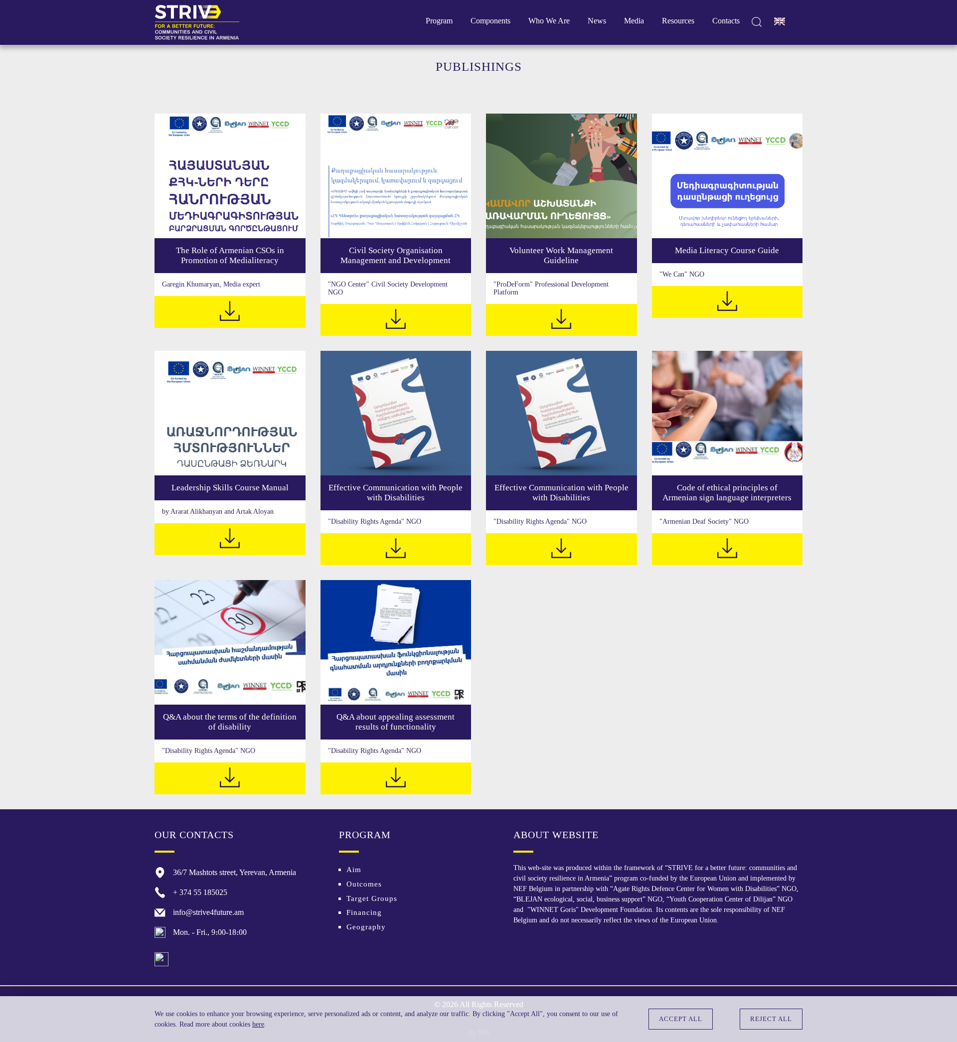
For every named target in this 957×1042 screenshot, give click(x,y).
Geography (366, 927)
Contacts (726, 20)
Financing (364, 912)
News (597, 20)
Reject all (771, 1019)
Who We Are (549, 20)
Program (439, 20)
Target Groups (371, 898)
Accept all (680, 1019)
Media (634, 20)
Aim (353, 870)
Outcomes (364, 884)
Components (490, 20)
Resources (678, 20)
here (258, 1024)
